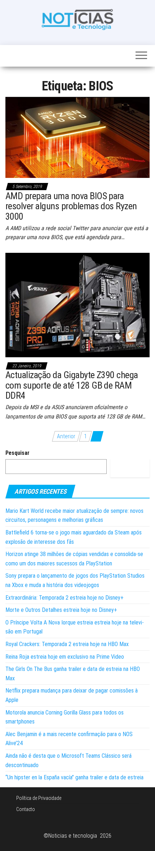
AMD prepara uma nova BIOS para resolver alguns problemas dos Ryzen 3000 (71, 206)
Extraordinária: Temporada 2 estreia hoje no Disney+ (64, 597)
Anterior (66, 436)
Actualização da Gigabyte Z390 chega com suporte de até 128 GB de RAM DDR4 (71, 385)
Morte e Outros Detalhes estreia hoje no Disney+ (61, 609)
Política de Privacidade (38, 798)
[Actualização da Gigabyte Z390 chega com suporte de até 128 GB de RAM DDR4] (77, 304)
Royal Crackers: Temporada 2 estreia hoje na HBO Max (67, 644)
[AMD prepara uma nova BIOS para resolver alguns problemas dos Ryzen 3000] (77, 137)
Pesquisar (17, 452)
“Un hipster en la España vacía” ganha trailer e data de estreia (74, 777)
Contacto (25, 809)
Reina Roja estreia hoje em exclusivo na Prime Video (64, 656)
